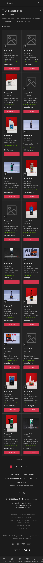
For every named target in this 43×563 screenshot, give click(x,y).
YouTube (24, 493)
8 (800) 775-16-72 (16, 499)
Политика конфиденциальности (23, 514)
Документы (23, 528)
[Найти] (38, 3)
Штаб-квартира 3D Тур (15, 478)
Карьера (34, 478)
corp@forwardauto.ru (23, 505)
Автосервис (29, 474)
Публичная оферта (23, 526)
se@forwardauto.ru (23, 507)
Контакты (21, 482)
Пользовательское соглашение (23, 517)
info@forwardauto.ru (23, 503)
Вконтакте (19, 493)
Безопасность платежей (21, 486)
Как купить (13, 474)
